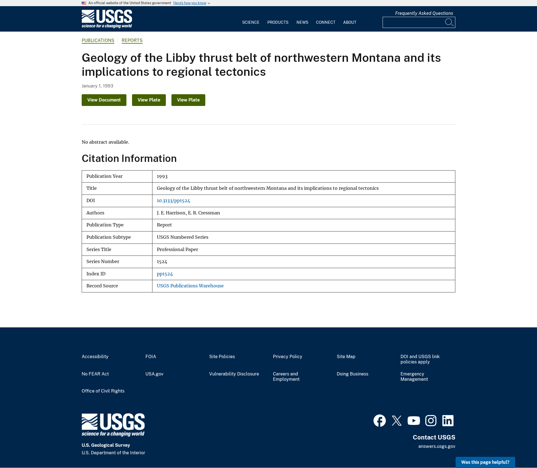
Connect (325, 22)
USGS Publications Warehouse (190, 286)
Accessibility (95, 356)
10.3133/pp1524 (173, 200)
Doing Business (352, 374)
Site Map (346, 356)
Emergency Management (414, 377)
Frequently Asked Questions (424, 13)
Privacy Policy (287, 356)
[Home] (107, 27)
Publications (98, 40)
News (302, 22)
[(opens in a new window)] (379, 420)
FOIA (150, 356)
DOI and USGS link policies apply (420, 359)
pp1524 (165, 273)
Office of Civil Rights (103, 391)
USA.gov (154, 374)
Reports (132, 40)
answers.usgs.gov (436, 446)
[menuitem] (250, 19)
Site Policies (222, 356)
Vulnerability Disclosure (234, 374)
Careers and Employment (286, 377)
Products (277, 22)
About (349, 22)
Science (251, 22)
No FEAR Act (95, 374)
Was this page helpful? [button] (485, 462)
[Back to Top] (517, 448)
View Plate (149, 100)
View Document (104, 100)
